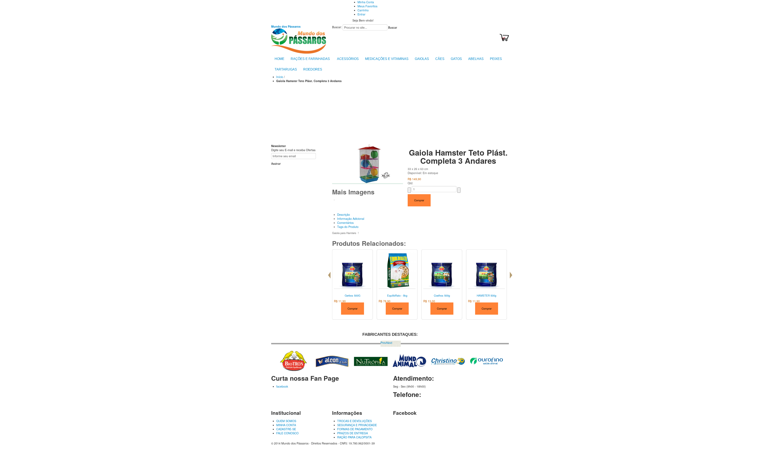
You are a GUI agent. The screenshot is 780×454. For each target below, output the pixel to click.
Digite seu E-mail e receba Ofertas (293, 150)
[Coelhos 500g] (441, 270)
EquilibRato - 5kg (397, 295)
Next (389, 343)
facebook (282, 386)
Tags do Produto (348, 227)
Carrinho (363, 10)
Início (279, 77)
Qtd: (410, 183)
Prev (383, 343)
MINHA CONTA (286, 425)
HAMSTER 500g (486, 295)
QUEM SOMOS (286, 421)
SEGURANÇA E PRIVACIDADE (357, 425)
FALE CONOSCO (287, 433)
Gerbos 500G (352, 295)
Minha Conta (366, 2)
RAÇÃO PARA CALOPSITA (354, 437)
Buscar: (337, 27)
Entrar (361, 14)
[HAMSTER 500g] (486, 270)
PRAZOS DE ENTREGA (352, 433)
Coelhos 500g (442, 295)
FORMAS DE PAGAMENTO (355, 429)
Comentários (345, 223)
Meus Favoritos (367, 6)
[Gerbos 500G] (352, 270)
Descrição (343, 214)
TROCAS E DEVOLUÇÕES (354, 421)
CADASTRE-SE (286, 429)
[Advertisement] (390, 113)
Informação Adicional (350, 219)
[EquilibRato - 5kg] (397, 270)
